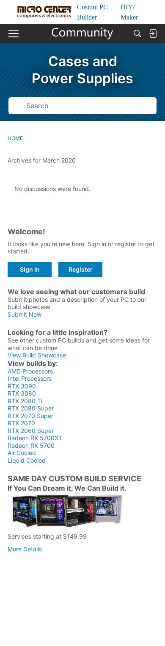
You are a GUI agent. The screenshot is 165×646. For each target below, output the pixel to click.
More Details (25, 549)
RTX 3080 (22, 393)
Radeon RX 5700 (31, 445)
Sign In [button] (30, 269)
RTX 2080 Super (31, 408)
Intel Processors (30, 378)
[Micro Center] (82, 33)
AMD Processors (30, 371)
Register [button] (81, 269)
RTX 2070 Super (30, 415)
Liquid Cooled (27, 460)
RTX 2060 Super (31, 430)
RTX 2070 (21, 423)
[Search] (137, 33)
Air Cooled (22, 452)
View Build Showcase (37, 355)
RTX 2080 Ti (25, 400)
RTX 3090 (22, 386)
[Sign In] (152, 33)
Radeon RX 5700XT (35, 437)
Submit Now (24, 314)
